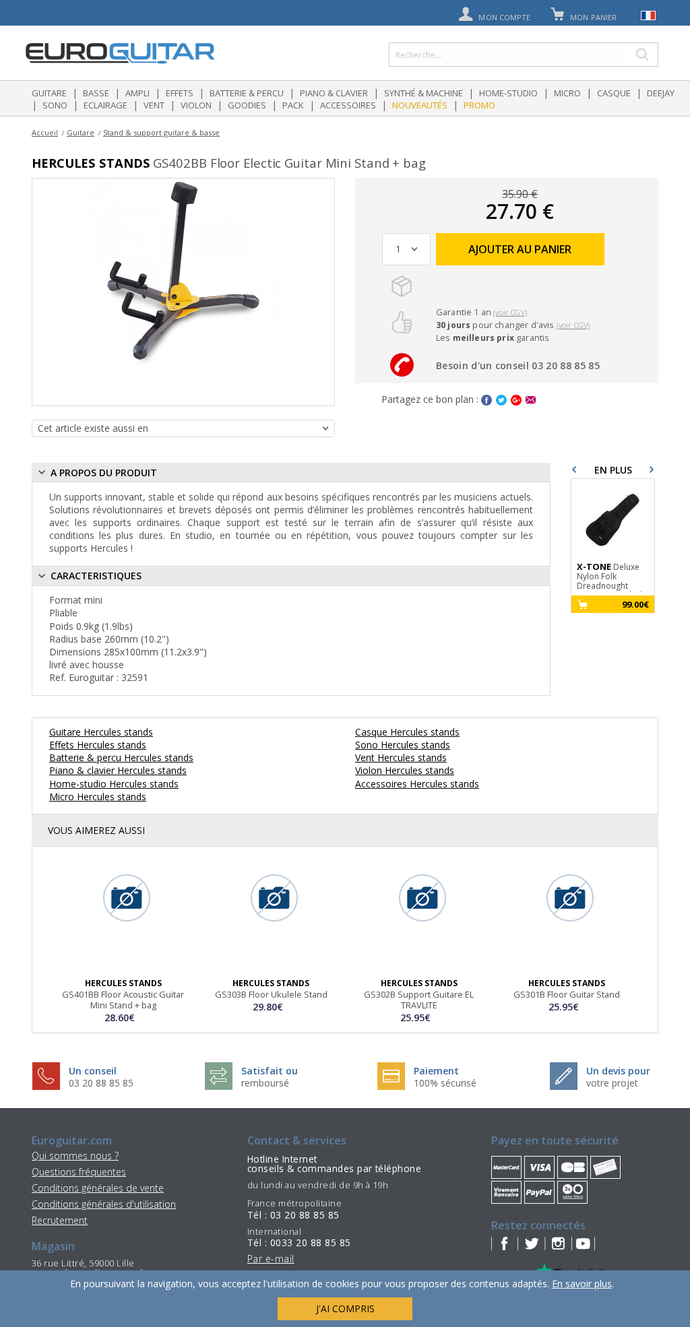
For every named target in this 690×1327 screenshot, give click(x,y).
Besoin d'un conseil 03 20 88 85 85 (518, 365)
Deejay (661, 93)
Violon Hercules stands (404, 770)
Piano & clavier (334, 93)
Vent (154, 105)
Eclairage (105, 105)
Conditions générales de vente (98, 1188)
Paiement (436, 1070)
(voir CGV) (510, 312)
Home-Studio (508, 93)
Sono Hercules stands (402, 744)
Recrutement (60, 1220)
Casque (614, 93)
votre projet (612, 1082)
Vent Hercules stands (401, 757)
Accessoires (348, 105)
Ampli (137, 93)
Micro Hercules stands (97, 796)
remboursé (265, 1082)
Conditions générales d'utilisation (104, 1204)
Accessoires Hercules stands (417, 783)
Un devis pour (618, 1070)
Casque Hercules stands (407, 731)
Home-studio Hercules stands (114, 783)
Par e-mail (270, 1258)
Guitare (49, 93)
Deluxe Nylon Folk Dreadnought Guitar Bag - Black (610, 577)
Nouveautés (419, 105)
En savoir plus (582, 1283)
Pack (293, 105)
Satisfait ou (269, 1070)
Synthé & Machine (423, 93)
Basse (96, 93)
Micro (567, 93)
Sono (54, 105)
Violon (196, 105)
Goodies (247, 105)
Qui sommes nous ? (75, 1155)
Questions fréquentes (79, 1171)
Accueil (45, 132)
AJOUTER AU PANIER (519, 249)
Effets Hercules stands (97, 744)
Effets (179, 93)
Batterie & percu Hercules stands (121, 757)
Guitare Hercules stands (101, 731)
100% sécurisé (445, 1082)
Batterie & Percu (247, 93)
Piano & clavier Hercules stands (118, 770)
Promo (479, 105)
